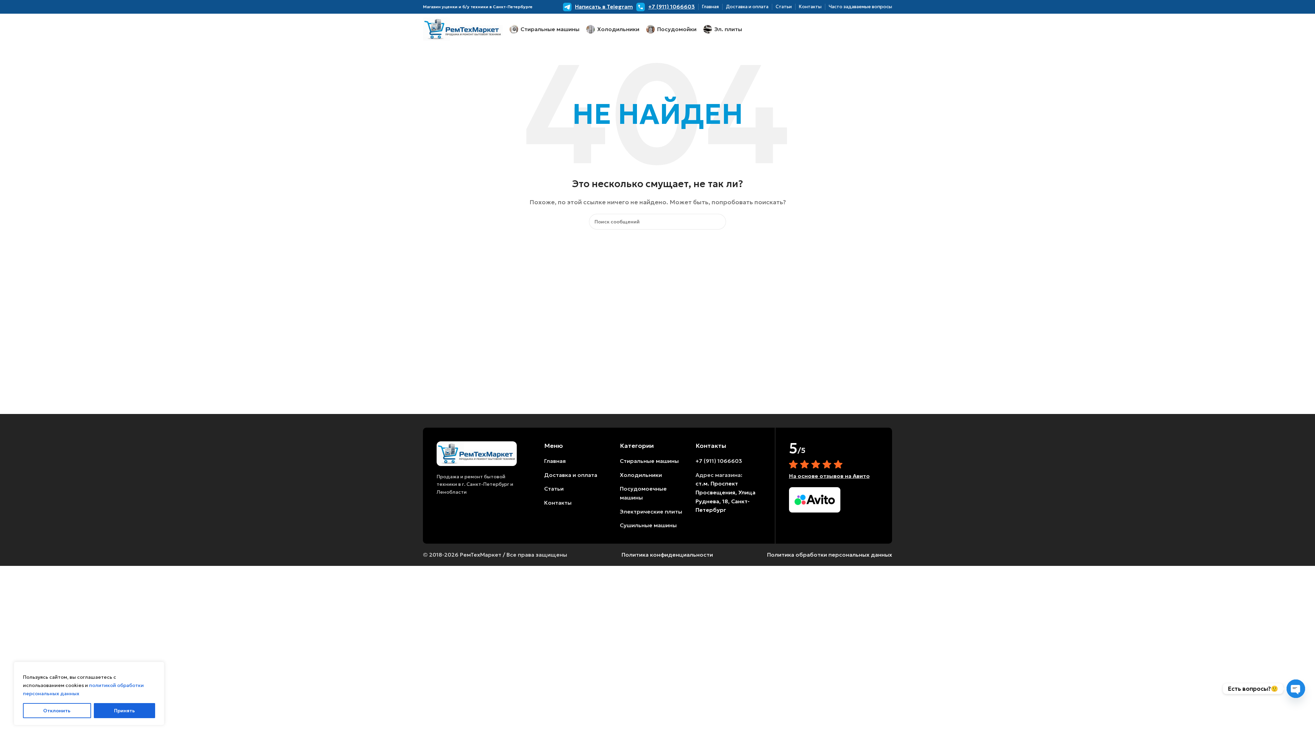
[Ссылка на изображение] (477, 453)
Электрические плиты (651, 511)
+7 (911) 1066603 (719, 460)
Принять (124, 711)
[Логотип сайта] (463, 28)
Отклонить (57, 711)
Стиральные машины (649, 460)
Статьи (554, 488)
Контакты (558, 502)
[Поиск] (718, 222)
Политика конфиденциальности (667, 554)
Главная (555, 460)
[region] (89, 693)
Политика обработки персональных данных (829, 554)
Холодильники (641, 474)
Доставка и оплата (570, 474)
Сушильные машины (648, 525)
